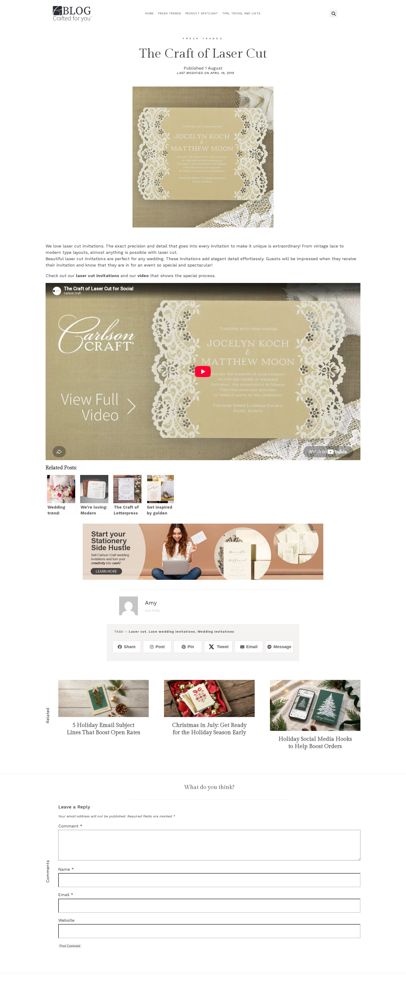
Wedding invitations (216, 631)
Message (282, 646)
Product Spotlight (201, 13)
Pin (190, 646)
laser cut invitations (97, 275)
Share (130, 646)
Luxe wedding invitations (172, 631)
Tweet (223, 646)
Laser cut (137, 631)
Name (66, 869)
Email (252, 646)
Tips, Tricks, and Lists (241, 13)
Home (149, 13)
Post (160, 646)
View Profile (152, 610)
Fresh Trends (169, 13)
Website (66, 920)
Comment (70, 825)
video (143, 275)
